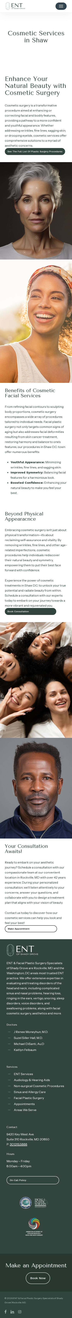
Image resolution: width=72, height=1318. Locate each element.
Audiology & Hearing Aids (32, 1080)
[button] (61, 6)
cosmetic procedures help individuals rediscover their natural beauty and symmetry (32, 555)
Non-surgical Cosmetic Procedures (39, 1086)
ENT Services (23, 1074)
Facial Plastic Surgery (29, 1098)
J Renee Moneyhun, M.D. (31, 1032)
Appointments (24, 1104)
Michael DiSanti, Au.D (29, 1044)
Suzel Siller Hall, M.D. (28, 1038)
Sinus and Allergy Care (30, 1092)
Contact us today (17, 913)
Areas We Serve (25, 1110)
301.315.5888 (18, 1144)
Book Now (38, 1278)
